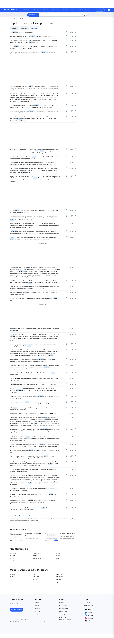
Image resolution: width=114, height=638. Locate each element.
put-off (35, 556)
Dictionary (37, 602)
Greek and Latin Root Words (67, 534)
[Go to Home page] (10, 10)
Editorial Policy (63, 608)
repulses (12, 558)
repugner (35, 574)
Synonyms (24, 28)
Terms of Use (63, 615)
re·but (57, 558)
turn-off (12, 561)
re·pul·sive (36, 553)
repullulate (36, 577)
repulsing (12, 556)
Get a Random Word (16, 609)
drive (57, 561)
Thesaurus (37, 605)
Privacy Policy (63, 605)
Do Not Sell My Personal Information (65, 619)
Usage (36, 618)
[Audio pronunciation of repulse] (48, 24)
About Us (61, 602)
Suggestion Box (88, 605)
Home (11, 18)
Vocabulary (38, 615)
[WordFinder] (109, 9)
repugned (12, 574)
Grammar (37, 612)
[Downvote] (72, 32)
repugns (12, 577)
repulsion (58, 582)
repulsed (35, 579)
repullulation (59, 577)
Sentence (16, 18)
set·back (35, 561)
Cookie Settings (63, 612)
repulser (58, 579)
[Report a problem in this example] (75, 32)
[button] (100, 10)
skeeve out (13, 553)
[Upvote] (66, 32)
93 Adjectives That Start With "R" (33, 534)
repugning (59, 574)
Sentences (32, 15)
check (58, 556)
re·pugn (58, 553)
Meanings (14, 28)
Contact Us (87, 602)
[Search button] (84, 14)
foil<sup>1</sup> (37, 558)
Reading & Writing (40, 621)
